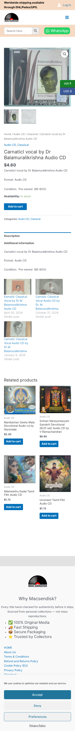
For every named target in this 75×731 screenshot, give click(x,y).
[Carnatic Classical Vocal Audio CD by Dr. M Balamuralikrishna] (49, 287)
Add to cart (15, 206)
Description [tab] (12, 235)
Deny (37, 706)
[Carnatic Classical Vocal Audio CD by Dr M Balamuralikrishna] (18, 329)
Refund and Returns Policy (21, 661)
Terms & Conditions (16, 656)
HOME (8, 647)
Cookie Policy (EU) (16, 665)
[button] (64, 54)
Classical (32, 134)
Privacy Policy (37, 725)
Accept (37, 695)
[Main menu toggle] (67, 17)
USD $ (66, 91)
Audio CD (19, 134)
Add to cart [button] (13, 441)
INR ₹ (65, 83)
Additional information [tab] (19, 243)
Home (7, 134)
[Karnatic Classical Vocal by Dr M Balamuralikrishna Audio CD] (18, 287)
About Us (10, 652)
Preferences (38, 717)
